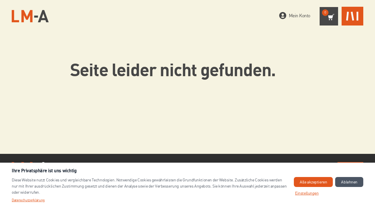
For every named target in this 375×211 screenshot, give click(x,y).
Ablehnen (349, 181)
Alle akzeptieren (313, 181)
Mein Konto (299, 15)
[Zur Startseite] (30, 16)
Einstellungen (307, 192)
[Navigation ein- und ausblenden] (352, 16)
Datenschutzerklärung (28, 200)
